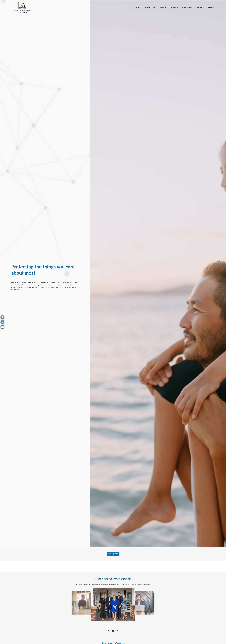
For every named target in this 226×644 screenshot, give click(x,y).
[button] (138, 7)
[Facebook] (2, 317)
